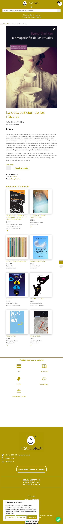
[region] (21, 510)
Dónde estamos (35, 15)
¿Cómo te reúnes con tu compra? (31, 469)
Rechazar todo (21, 517)
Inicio (1, 24)
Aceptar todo (32, 517)
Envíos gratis (26, 17)
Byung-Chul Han (16, 179)
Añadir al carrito (21, 168)
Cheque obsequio (36, 17)
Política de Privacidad (31, 499)
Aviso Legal (31, 496)
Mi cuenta (26, 15)
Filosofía (6, 24)
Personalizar (10, 517)
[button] (54, 29)
